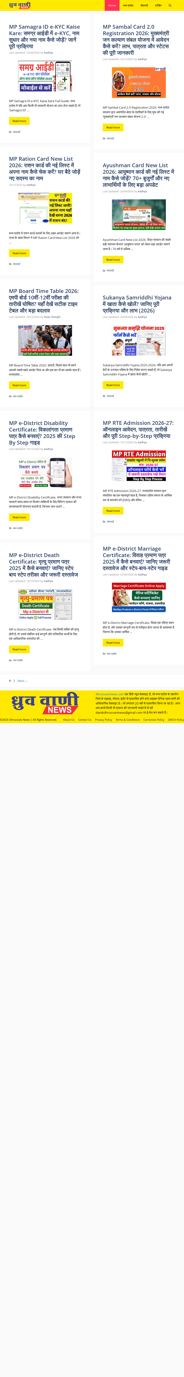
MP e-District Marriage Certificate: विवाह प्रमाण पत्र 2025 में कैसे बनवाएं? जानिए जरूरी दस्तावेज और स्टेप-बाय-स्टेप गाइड (136, 558)
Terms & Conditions (128, 719)
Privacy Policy (103, 719)
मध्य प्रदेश (128, 5)
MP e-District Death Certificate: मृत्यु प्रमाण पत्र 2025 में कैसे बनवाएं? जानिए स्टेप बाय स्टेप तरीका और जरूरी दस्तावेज (43, 564)
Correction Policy (153, 719)
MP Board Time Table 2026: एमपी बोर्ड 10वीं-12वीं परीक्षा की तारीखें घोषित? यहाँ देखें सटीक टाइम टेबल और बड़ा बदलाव (44, 300)
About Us (69, 719)
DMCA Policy (176, 719)
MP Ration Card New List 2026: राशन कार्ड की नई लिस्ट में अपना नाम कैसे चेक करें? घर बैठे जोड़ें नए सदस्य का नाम (44, 168)
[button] (170, 5)
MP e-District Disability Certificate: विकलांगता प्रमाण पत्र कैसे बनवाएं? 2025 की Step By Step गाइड (42, 432)
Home (112, 5)
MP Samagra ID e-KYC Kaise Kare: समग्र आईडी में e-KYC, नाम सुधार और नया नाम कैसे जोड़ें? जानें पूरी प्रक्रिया (44, 36)
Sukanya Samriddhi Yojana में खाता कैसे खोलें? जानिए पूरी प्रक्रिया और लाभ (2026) (137, 304)
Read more (19, 121)
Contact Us (84, 719)
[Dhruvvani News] (20, 5)
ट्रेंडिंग (158, 5)
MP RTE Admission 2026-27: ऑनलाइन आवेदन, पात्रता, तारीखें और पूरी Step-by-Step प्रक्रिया (138, 429)
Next (23, 681)
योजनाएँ (144, 5)
